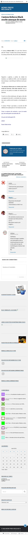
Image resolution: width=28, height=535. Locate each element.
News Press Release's (7, 8)
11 (3, 460)
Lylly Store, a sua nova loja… (16, 408)
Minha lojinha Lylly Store (8, 350)
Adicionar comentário (21, 177)
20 (10, 464)
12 (6, 460)
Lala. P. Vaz (7, 413)
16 (21, 460)
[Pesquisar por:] (14, 492)
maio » (6, 469)
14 (14, 460)
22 (17, 464)
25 (3, 467)
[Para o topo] (25, 525)
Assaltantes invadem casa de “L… (18, 394)
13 (10, 460)
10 (24, 457)
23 (21, 464)
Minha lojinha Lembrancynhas (10, 380)
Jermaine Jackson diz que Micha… (17, 437)
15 (17, 460)
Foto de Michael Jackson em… (17, 432)
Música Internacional (7, 14)
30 (21, 467)
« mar (2, 469)
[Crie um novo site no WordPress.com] (14, 1)
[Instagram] (3, 362)
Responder (11, 191)
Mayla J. (11, 197)
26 (6, 467)
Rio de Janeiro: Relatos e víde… (19, 413)
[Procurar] (24, 492)
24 (24, 464)
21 (14, 464)
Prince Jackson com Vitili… (18, 404)
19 (6, 464)
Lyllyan (15, 40)
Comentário (21, 277)
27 (10, 467)
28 (14, 467)
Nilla (6, 437)
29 (17, 467)
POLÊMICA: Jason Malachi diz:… (16, 428)
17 (24, 460)
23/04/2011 (7, 40)
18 (3, 464)
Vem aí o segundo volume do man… (15, 399)
